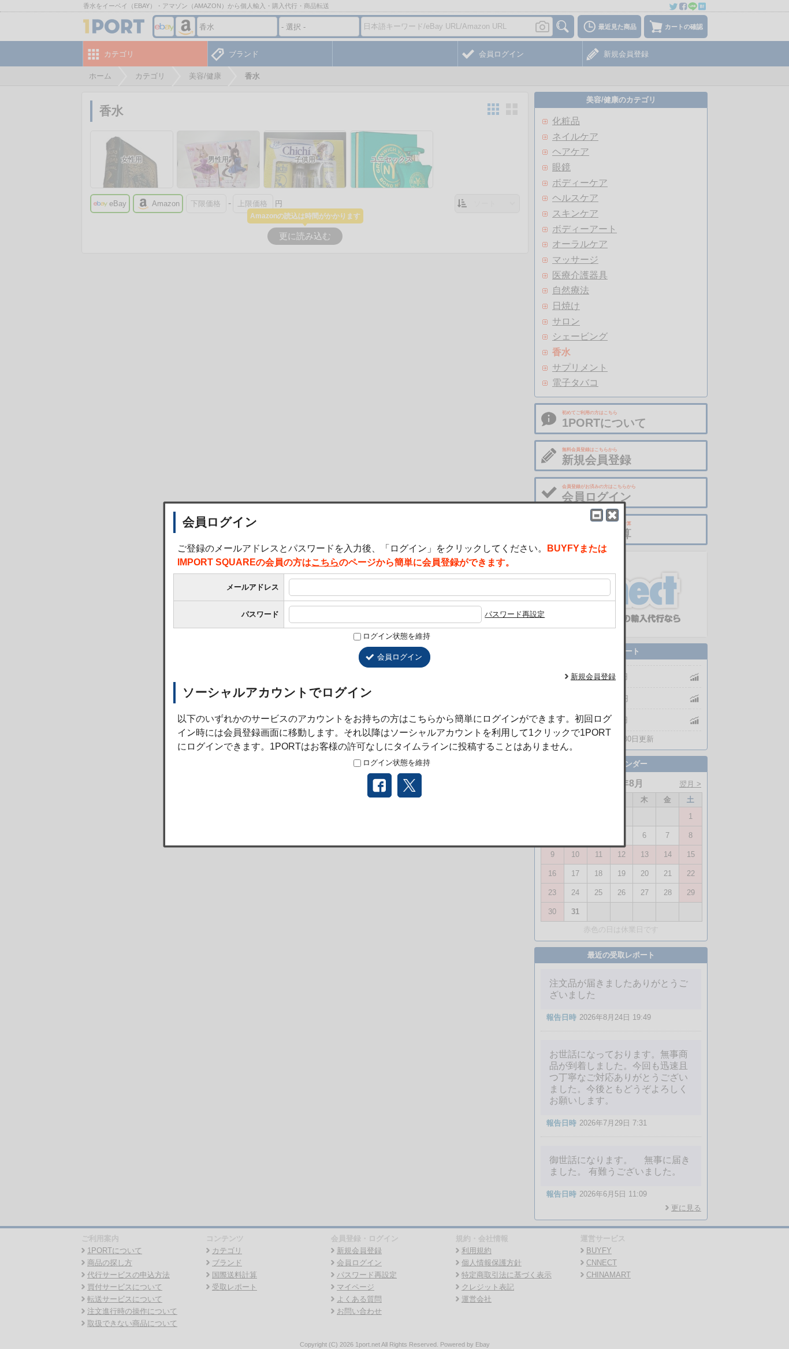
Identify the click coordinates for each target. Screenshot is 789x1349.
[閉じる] (612, 515)
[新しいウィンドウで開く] (596, 515)
